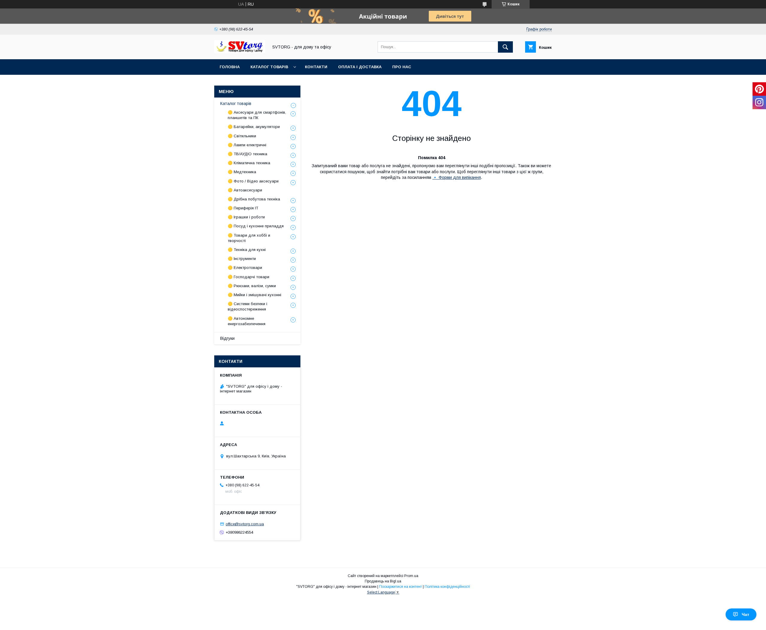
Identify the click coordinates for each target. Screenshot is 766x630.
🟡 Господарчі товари (248, 277)
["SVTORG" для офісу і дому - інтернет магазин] (239, 51)
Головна (230, 67)
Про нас (401, 67)
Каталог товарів (269, 67)
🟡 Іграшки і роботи (246, 217)
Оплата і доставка (360, 67)
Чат (745, 614)
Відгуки (227, 338)
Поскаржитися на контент (400, 587)
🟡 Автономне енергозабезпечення (246, 321)
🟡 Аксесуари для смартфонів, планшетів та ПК (257, 115)
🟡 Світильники (242, 136)
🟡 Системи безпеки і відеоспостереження (247, 306)
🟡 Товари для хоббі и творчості (249, 238)
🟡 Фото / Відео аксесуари (253, 181)
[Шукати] (505, 47)
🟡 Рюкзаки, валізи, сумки (252, 286)
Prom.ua (411, 576)
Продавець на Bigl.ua (383, 581)
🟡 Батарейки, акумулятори (254, 126)
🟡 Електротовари (245, 267)
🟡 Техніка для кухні (247, 249)
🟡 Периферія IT (243, 208)
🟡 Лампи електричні (247, 145)
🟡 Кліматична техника (249, 163)
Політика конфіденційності (447, 587)
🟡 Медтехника (242, 172)
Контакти (316, 67)
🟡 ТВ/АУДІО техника (247, 154)
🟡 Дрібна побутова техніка (254, 199)
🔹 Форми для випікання (456, 177)
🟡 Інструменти (242, 258)
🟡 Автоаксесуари (245, 190)
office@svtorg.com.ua (245, 524)
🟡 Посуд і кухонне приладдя (256, 226)
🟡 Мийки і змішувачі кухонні (254, 295)
